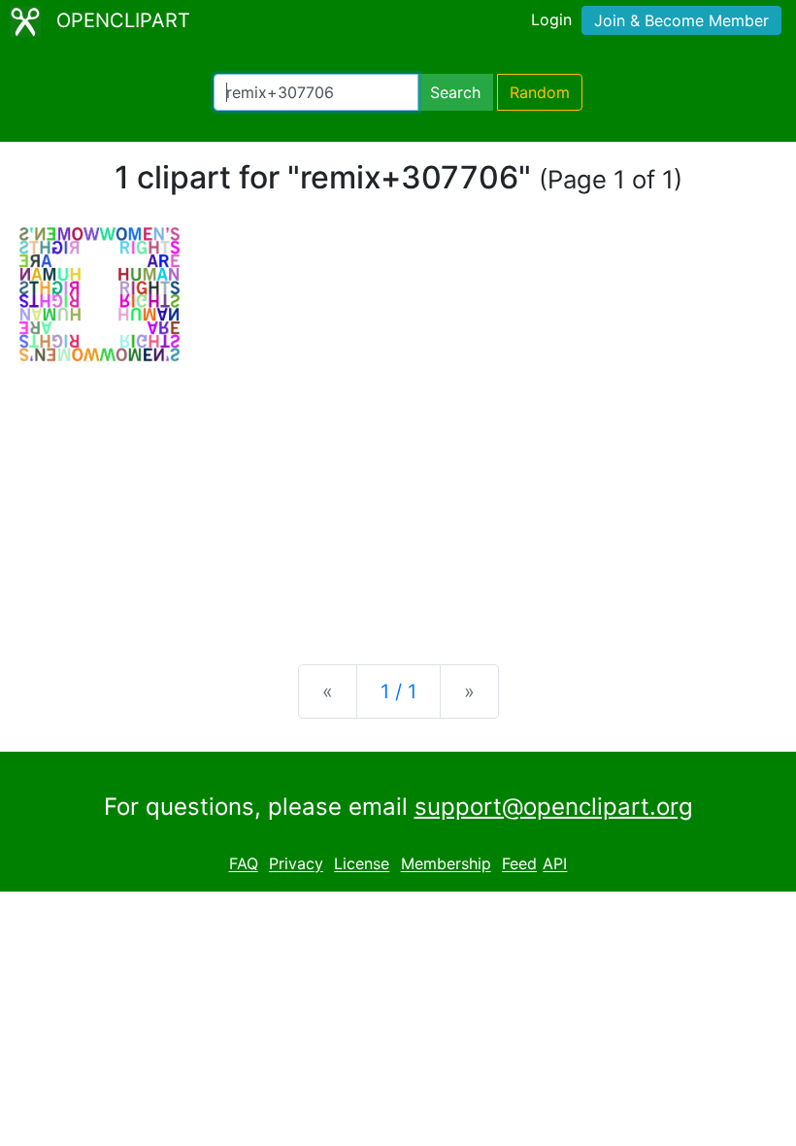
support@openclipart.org (554, 806)
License (361, 864)
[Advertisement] (398, 497)
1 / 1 (398, 691)
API (555, 864)
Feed (519, 864)
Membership (446, 864)
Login (551, 19)
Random (540, 92)
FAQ (243, 864)
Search (455, 92)
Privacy (296, 864)
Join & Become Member (681, 20)
